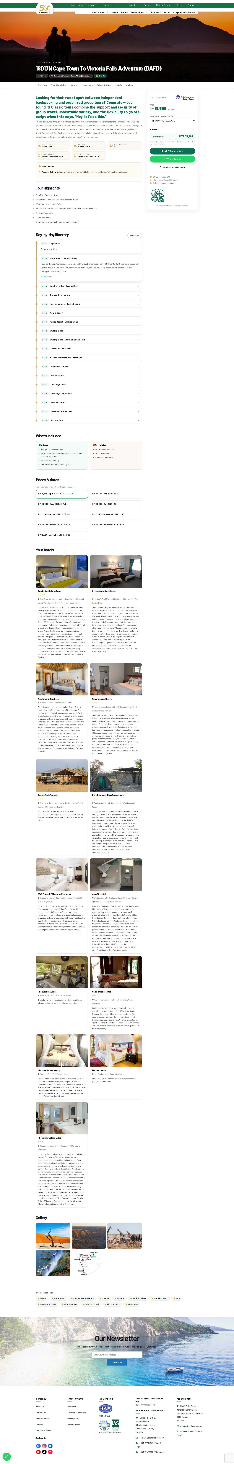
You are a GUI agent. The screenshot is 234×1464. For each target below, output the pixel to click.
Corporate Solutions (184, 12)
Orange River (69, 1304)
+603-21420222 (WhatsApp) (151, 1452)
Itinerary (75, 85)
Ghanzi (104, 1298)
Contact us (41, 1412)
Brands (147, 5)
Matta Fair (71, 1406)
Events (124, 12)
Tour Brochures (43, 1418)
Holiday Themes (163, 5)
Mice (179, 5)
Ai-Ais (42, 1298)
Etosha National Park (82, 1298)
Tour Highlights (58, 85)
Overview (42, 85)
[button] (7, 1457)
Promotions (137, 12)
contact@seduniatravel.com (101, 5)
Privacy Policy (73, 1418)
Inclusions (88, 85)
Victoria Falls (112, 1304)
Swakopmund (91, 1304)
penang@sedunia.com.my (191, 1426)
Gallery (129, 85)
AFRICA (46, 62)
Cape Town (58, 1298)
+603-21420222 (79, 5)
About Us (133, 5)
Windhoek (132, 1304)
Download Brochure (174, 167)
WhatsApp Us (173, 159)
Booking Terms (73, 1424)
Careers (39, 1424)
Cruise (114, 12)
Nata (176, 1298)
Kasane (119, 1298)
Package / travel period (161, 116)
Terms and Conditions (76, 1412)
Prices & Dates (104, 85)
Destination (98, 12)
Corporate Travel (43, 1430)
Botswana (56, 62)
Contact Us (193, 5)
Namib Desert (160, 1298)
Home (38, 62)
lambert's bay (138, 1298)
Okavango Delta (47, 1304)
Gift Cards (155, 12)
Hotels (167, 12)
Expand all (134, 235)
